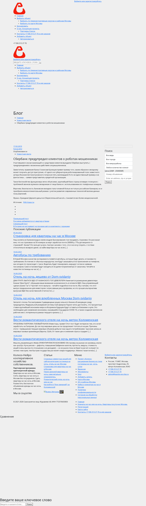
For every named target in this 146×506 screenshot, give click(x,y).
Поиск (108, 182)
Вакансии (82, 369)
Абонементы (83, 372)
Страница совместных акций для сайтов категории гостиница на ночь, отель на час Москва (57, 361)
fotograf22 (17, 149)
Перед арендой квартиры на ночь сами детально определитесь (56, 374)
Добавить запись (85, 377)
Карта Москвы (84, 379)
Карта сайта (83, 409)
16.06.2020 (17, 273)
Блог (80, 374)
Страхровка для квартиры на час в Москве (44, 236)
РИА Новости (28, 202)
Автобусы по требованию (32, 255)
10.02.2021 (17, 252)
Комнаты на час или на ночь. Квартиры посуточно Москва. (103, 404)
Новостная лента (24, 120)
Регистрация (83, 407)
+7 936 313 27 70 (114, 369)
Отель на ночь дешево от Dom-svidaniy (42, 277)
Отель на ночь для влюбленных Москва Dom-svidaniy (52, 298)
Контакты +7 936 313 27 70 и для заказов (94, 412)
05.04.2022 (17, 233)
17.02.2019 (17, 146)
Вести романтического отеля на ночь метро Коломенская (55, 320)
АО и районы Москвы (87, 382)
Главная (20, 118)
